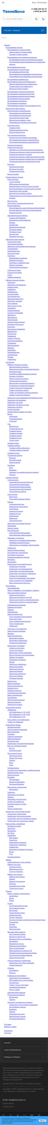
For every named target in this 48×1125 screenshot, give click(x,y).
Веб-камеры (13, 838)
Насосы (10, 502)
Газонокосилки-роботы (17, 491)
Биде (11, 468)
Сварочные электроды (17, 674)
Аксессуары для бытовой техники (18, 811)
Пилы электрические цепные (19, 499)
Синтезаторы (14, 983)
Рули (11, 854)
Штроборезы (12, 697)
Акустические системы (17, 934)
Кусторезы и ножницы (15, 555)
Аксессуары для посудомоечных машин (22, 818)
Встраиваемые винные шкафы (18, 99)
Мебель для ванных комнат (17, 365)
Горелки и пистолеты (17, 648)
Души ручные (14, 440)
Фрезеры (10, 633)
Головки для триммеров (18, 576)
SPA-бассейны (14, 780)
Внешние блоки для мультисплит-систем (24, 186)
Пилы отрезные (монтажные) (20, 621)
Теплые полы (14, 234)
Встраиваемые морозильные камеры (21, 96)
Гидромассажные (15, 419)
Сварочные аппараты (17, 595)
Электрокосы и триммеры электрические (24, 545)
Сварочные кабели (16, 667)
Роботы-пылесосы (16, 265)
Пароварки (11, 308)
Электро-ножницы (14, 702)
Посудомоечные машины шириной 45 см (24, 140)
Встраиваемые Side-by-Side (19, 72)
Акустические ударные (17, 1007)
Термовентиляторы (16, 236)
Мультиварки (12, 303)
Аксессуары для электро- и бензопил (22, 573)
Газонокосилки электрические (20, 489)
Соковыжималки (13, 310)
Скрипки (12, 999)
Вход (34, 2)
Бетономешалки (13, 588)
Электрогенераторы (14, 636)
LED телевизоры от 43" (17, 717)
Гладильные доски (14, 242)
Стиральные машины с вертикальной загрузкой (26, 157)
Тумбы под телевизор (15, 722)
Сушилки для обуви (14, 273)
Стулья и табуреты (16, 871)
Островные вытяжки (16, 171)
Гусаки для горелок (16, 650)
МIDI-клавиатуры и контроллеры (21, 980)
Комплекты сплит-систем (18, 191)
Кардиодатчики (13, 741)
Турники (10, 806)
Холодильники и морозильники (18, 111)
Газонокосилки (13, 480)
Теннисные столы (15, 756)
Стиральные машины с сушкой (20, 154)
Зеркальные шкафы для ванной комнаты (24, 369)
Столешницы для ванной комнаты (21, 386)
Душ (9, 424)
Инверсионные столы (15, 773)
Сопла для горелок (16, 676)
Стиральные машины (15, 147)
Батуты (12, 748)
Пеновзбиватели (13, 352)
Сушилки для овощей (15, 313)
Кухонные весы (13, 294)
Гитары (10, 903)
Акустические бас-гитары (18, 906)
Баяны (11, 898)
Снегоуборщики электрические (20, 535)
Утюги (9, 275)
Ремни (11, 901)
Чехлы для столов (15, 758)
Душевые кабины (13, 445)
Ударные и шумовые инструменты (20, 1002)
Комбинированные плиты (18, 130)
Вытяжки (10, 164)
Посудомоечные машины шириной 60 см (24, 142)
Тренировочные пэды (17, 1014)
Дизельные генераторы (17, 643)
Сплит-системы (14, 182)
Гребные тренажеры (14, 736)
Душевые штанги (15, 438)
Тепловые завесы (15, 229)
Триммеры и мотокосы (15, 538)
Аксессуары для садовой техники (19, 564)
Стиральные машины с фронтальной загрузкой (26, 152)
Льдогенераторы (13, 296)
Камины (12, 222)
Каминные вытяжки (16, 167)
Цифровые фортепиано (17, 987)
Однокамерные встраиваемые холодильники (25, 76)
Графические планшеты (17, 842)
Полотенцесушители (14, 455)
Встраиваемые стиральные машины (20, 92)
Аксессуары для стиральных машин (20, 821)
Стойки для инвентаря (15, 802)
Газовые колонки (15, 213)
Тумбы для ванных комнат (19, 390)
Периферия (11, 835)
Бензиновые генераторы (18, 640)
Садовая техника (12, 477)
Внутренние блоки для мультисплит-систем (25, 189)
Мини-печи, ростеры (14, 301)
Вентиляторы (12, 201)
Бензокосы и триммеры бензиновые (22, 540)
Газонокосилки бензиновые (19, 484)
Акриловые (13, 416)
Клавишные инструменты (16, 976)
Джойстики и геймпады (17, 845)
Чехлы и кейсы (14, 990)
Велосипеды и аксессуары (17, 787)
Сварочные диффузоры (17, 664)
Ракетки (12, 760)
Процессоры (13, 922)
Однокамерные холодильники (20, 115)
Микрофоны (13, 941)
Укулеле (12, 924)
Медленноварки (13, 345)
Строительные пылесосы (16, 693)
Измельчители (12, 287)
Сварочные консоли (16, 669)
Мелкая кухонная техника (15, 280)
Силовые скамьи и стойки (16, 804)
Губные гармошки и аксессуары (19, 960)
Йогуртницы (11, 334)
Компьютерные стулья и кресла (19, 862)
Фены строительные (14, 695)
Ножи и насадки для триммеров (20, 580)
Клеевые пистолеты (14, 607)
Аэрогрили (11, 282)
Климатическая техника (14, 177)
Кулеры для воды (13, 338)
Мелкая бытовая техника (15, 239)
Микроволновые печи (15, 299)
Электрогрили (12, 320)
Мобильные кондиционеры (19, 184)
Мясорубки (11, 350)
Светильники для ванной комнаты (21, 383)
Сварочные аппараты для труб (20, 597)
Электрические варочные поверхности (23, 84)
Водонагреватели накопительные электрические (27, 208)
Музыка (9, 891)
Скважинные (14, 516)
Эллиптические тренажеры (17, 729)
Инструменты (11, 586)
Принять (42, 1120)
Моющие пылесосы (16, 260)
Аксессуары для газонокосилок (20, 569)
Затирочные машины (15, 686)
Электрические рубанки (16, 700)
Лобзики (10, 610)
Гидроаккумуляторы (16, 504)
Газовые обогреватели (17, 218)
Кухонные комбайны (15, 341)
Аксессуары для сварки (16, 646)
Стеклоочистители (14, 270)
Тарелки (12, 1012)
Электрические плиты (17, 132)
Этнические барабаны (17, 1019)
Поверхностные (15, 514)
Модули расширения (16, 948)
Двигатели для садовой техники (19, 523)
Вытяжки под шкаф (16, 169)
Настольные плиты (14, 306)
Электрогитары (15, 929)
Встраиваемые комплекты (17, 101)
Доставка (7, 1024)
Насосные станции (16, 511)
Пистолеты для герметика (17, 629)
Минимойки (11, 526)
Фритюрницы (12, 317)
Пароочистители (13, 253)
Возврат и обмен (10, 1027)
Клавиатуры (13, 847)
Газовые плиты (14, 128)
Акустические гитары (17, 908)
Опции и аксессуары (14, 809)
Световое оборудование (16, 992)
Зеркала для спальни (17, 877)
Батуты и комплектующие (16, 746)
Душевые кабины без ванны (19, 448)
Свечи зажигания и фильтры (19, 583)
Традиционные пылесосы (18, 267)
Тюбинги (10, 797)
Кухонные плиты (13, 125)
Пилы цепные (12, 494)
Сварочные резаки (16, 671)
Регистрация (42, 2)
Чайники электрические (16, 322)
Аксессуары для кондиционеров (19, 816)
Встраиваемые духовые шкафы (19, 50)
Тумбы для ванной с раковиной (20, 388)
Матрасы (12, 884)
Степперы (11, 734)
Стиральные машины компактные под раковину (27, 159)
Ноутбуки (10, 833)
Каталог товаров (12, 30)
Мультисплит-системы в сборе (20, 193)
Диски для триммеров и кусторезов (22, 578)
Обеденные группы (16, 869)
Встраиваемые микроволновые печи (20, 94)
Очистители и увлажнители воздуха (20, 203)
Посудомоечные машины (16, 135)
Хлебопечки (11, 359)
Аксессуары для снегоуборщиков (21, 571)
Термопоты (11, 315)
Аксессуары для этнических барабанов (23, 1005)
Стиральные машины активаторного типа (24, 161)
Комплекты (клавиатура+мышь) (21, 849)
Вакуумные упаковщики (16, 329)
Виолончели (13, 997)
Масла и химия (12, 528)
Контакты (7, 1033)
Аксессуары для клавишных (19, 978)
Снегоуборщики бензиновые (19, 533)
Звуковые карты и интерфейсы (20, 939)
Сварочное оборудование (16, 593)
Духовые (10, 968)
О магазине (8, 1031)
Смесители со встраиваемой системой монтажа (24, 398)
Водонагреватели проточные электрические (25, 210)
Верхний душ (14, 426)
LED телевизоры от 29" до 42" (19, 714)
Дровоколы (11, 548)
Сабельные (13, 626)
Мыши (11, 852)
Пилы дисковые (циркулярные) (20, 617)
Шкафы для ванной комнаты (19, 395)
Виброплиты (12, 681)
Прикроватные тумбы (17, 886)
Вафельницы (12, 331)
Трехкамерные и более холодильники (22, 122)
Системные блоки (13, 857)
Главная (7, 45)
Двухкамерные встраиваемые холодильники (25, 74)
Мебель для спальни (15, 874)
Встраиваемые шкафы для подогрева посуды (24, 106)
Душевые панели (15, 431)
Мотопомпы (11, 562)
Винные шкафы (13, 174)
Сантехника (10, 362)
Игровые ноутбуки (14, 826)
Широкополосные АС (17, 958)
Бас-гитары (13, 910)
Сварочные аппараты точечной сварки (23, 602)
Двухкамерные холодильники (20, 113)
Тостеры (10, 357)
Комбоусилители (15, 915)
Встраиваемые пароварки (17, 103)
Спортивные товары (13, 725)
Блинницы (11, 327)
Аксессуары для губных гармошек (21, 963)
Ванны (9, 414)
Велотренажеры (13, 732)
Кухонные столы (15, 867)
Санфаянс (11, 465)
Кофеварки (11, 289)
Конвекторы (13, 225)
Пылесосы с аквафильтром (19, 263)
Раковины (13, 470)
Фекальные (13, 518)
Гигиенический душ (16, 429)
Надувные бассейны (16, 784)
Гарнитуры (13, 840)
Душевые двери (13, 443)
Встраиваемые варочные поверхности (21, 82)
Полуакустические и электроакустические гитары (27, 920)
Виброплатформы (14, 739)
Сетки (11, 765)
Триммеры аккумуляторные (19, 543)
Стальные (13, 421)
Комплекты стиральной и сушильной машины (26, 150)
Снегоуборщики (13, 530)
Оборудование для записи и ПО (20, 951)
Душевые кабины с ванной (19, 450)
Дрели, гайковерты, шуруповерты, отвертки (23, 590)
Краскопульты (12, 688)
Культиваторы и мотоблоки (17, 553)
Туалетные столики (16, 888)
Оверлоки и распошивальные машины (21, 246)
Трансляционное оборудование (20, 955)
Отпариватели (12, 249)
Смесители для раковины (16, 400)
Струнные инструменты (16, 995)
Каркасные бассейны (17, 782)
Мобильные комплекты (17, 946)
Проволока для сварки (17, 660)
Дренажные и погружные (18, 507)
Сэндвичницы (12, 355)
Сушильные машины (15, 145)
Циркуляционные (15, 521)
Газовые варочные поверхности (21, 86)
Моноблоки (11, 831)
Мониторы (11, 828)
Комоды (12, 879)
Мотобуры (11, 560)
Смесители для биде (14, 407)
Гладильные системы (15, 244)
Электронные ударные (17, 1016)
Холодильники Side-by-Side (19, 118)
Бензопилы (13, 497)
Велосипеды (13, 789)
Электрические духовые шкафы (20, 52)
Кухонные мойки (13, 409)
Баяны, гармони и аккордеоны (18, 894)
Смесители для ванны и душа (18, 405)
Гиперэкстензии (13, 768)
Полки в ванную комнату (18, 381)
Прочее (11, 662)
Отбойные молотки (14, 690)
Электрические (14, 462)
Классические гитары (17, 913)
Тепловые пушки (15, 232)
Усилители (13, 927)
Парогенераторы (13, 251)
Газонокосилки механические (20, 487)
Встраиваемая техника (14, 47)
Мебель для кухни (14, 864)
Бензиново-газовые (16, 638)
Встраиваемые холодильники (18, 69)
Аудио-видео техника (13, 707)
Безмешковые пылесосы (18, 258)
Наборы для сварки (16, 657)
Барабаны (13, 1009)
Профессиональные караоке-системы (23, 953)
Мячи (11, 763)
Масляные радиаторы (17, 227)
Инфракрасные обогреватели (20, 220)
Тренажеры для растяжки (16, 799)
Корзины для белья (16, 376)
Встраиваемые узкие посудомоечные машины (26, 60)
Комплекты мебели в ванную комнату (23, 374)
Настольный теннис (14, 753)
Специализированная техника (18, 557)
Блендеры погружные (15, 324)
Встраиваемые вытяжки (16, 67)
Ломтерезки (11, 343)
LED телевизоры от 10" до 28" (19, 712)
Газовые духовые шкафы (18, 54)
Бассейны (11, 777)
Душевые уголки (13, 453)
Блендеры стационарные (16, 285)
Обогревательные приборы (17, 215)
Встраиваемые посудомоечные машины (22, 57)
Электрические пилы (15, 614)
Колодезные (13, 509)
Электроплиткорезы (14, 704)
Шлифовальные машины (16, 605)
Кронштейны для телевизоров (18, 720)
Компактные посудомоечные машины (23, 138)
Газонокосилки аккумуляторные (21, 482)
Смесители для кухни (15, 402)
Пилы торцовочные (16, 624)
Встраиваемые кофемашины (18, 79)
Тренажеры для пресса (15, 795)
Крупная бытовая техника (15, 108)
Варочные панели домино (18, 89)
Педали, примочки (15, 917)
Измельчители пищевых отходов (19, 412)
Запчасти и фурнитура (17, 937)
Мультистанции (13, 775)
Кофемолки (11, 336)
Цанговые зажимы (16, 678)
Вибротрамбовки (13, 684)
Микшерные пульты (16, 944)
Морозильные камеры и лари (20, 120)
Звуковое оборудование (16, 932)
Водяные (12, 458)
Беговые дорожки (14, 727)
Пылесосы (11, 256)
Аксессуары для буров (17, 566)
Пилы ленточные (15, 619)
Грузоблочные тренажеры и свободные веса (23, 770)
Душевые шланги (15, 436)
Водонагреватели (13, 206)
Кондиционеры (13, 179)
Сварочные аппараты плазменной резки (24, 600)
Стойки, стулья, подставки (18, 985)
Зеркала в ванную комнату (19, 367)
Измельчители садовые (16, 550)
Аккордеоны (13, 896)
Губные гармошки (15, 965)
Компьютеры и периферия (15, 824)
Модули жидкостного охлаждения (21, 655)
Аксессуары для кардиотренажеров (20, 743)
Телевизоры (11, 710)
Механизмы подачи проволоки (20, 653)
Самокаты (11, 792)
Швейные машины (14, 277)
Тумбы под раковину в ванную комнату (23, 393)
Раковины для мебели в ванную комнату (24, 472)
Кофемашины (12, 292)
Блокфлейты (13, 970)
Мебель (8, 860)
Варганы (12, 973)
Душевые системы (16, 433)
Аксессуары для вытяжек (16, 814)
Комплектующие (15, 372)
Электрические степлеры (16, 631)
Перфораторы (12, 612)
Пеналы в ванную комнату (19, 379)
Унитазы (12, 475)
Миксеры (10, 348)
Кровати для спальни (17, 881)
